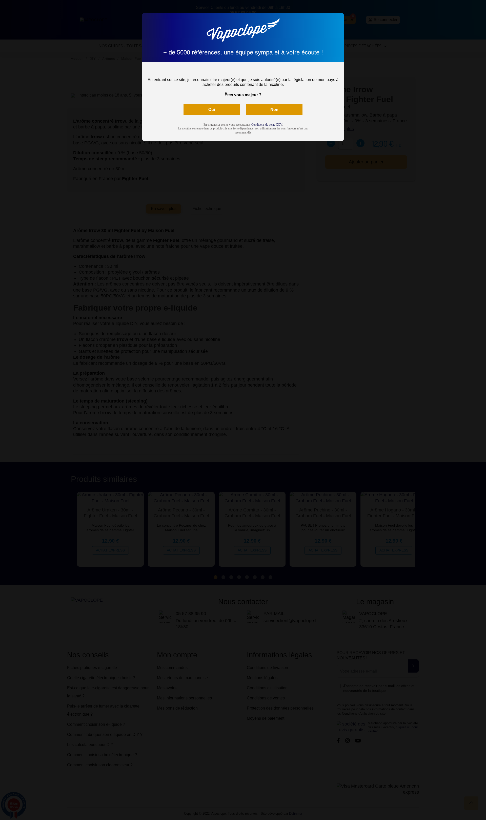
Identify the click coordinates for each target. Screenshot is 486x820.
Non (274, 109)
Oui (211, 109)
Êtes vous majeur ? (243, 95)
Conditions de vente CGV (266, 124)
